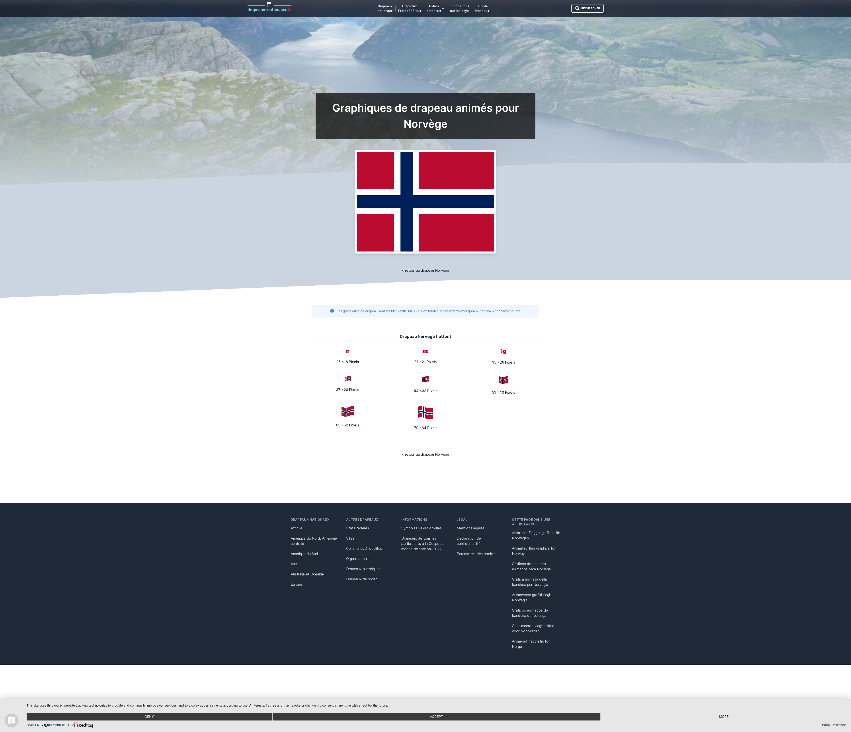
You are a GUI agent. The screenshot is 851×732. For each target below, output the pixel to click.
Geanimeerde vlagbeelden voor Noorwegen (533, 628)
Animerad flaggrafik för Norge (531, 644)
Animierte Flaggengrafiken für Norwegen (536, 535)
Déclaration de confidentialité (469, 541)
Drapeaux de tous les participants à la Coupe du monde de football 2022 (422, 543)
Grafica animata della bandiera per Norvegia (530, 582)
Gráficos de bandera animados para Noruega (531, 566)
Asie (294, 564)
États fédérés (357, 528)
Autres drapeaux (434, 8)
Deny (149, 717)
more (724, 717)
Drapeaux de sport (361, 579)
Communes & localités (364, 548)
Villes (350, 538)
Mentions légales (470, 528)
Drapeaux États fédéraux (409, 8)
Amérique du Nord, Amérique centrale (314, 541)
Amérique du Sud (304, 554)
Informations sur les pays (459, 8)
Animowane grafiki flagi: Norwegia (531, 597)
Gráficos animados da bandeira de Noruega (530, 613)
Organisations (357, 558)
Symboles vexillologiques (421, 528)
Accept (436, 717)
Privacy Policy (839, 724)
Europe (296, 584)
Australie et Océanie (307, 574)
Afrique (296, 528)
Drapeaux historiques (363, 569)
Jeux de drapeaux (482, 8)
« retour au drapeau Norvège (425, 270)
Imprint (826, 724)
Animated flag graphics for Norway (534, 551)
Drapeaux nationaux (385, 8)
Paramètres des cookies (476, 554)
